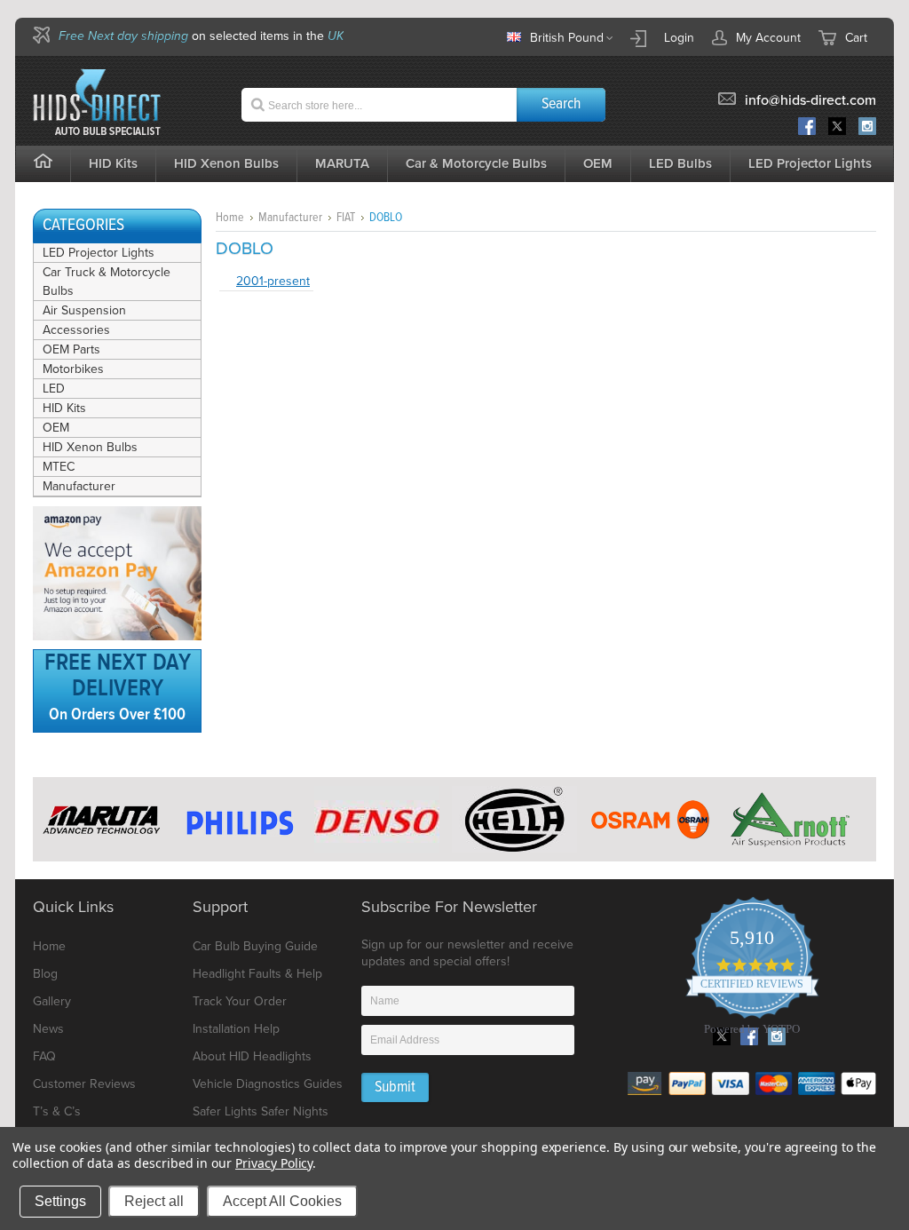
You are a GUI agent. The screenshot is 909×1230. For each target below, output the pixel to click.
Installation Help (236, 1028)
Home (230, 218)
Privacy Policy (273, 1163)
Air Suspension (84, 310)
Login (679, 37)
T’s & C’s (57, 1111)
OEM (56, 427)
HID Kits (64, 408)
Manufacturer (79, 486)
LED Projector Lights (810, 163)
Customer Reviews (84, 1083)
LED (54, 388)
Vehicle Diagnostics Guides (268, 1083)
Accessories (76, 329)
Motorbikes (73, 369)
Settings (60, 1201)
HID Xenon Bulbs (90, 447)
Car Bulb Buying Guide (255, 946)
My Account (768, 37)
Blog (45, 973)
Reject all (154, 1201)
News (48, 1028)
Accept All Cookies (282, 1201)
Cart (856, 37)
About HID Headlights (252, 1056)
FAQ (44, 1056)
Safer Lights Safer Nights (260, 1111)
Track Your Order (240, 1001)
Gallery (52, 1001)
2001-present (273, 281)
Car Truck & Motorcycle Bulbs (106, 281)
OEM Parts (71, 349)
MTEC (59, 466)
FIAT (345, 218)
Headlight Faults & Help (257, 973)
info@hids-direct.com (810, 100)
